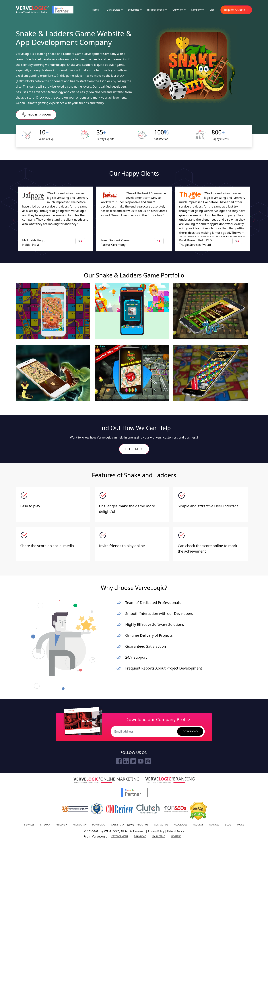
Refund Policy (175, 831)
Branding (140, 836)
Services (29, 824)
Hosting (176, 836)
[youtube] (140, 761)
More (240, 824)
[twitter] (133, 761)
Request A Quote (235, 9)
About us (142, 824)
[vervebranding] (170, 780)
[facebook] (119, 761)
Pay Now (214, 824)
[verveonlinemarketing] (106, 780)
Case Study (117, 824)
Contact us (161, 824)
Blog (212, 9)
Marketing (158, 836)
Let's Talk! (134, 449)
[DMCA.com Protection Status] (198, 811)
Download (190, 731)
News (130, 825)
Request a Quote (39, 114)
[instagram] (148, 761)
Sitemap (45, 824)
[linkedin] (126, 761)
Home (95, 9)
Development (119, 836)
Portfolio (98, 824)
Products (79, 824)
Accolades (180, 824)
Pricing (60, 824)
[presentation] (14, 220)
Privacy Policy (156, 831)
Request (198, 824)
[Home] (32, 9)
